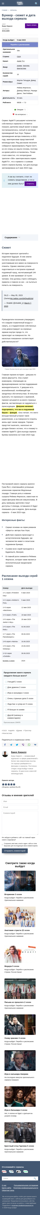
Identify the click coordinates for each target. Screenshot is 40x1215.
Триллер (28, 730)
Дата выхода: (27, 588)
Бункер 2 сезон (9, 661)
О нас (4, 1185)
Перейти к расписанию (20, 45)
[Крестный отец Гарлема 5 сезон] (20, 1141)
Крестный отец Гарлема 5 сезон (19, 1146)
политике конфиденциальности (22, 1205)
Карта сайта (6, 1188)
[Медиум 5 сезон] (20, 962)
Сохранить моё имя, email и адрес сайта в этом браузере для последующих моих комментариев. (21, 845)
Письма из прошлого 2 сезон (17, 1002)
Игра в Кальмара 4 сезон (15, 1110)
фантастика (21, 68)
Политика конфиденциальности (25, 1188)
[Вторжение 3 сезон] (20, 890)
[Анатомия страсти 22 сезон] (20, 926)
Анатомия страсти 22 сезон (17, 930)
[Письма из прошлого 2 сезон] (20, 998)
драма (19, 66)
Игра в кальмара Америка (16, 1074)
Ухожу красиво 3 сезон (14, 1038)
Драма (19, 730)
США (19, 56)
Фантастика (7, 733)
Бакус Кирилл (18, 752)
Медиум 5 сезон (11, 966)
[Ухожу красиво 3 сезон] (20, 1033)
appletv (12, 730)
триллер (26, 66)
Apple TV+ (21, 61)
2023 (5, 730)
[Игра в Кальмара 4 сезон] (20, 1105)
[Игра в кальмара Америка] (20, 1069)
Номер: (6, 588)
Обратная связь (8, 1190)
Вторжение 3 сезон (13, 894)
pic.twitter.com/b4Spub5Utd (22, 298)
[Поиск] (34, 1178)
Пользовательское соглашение (26, 1185)
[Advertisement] (20, 212)
